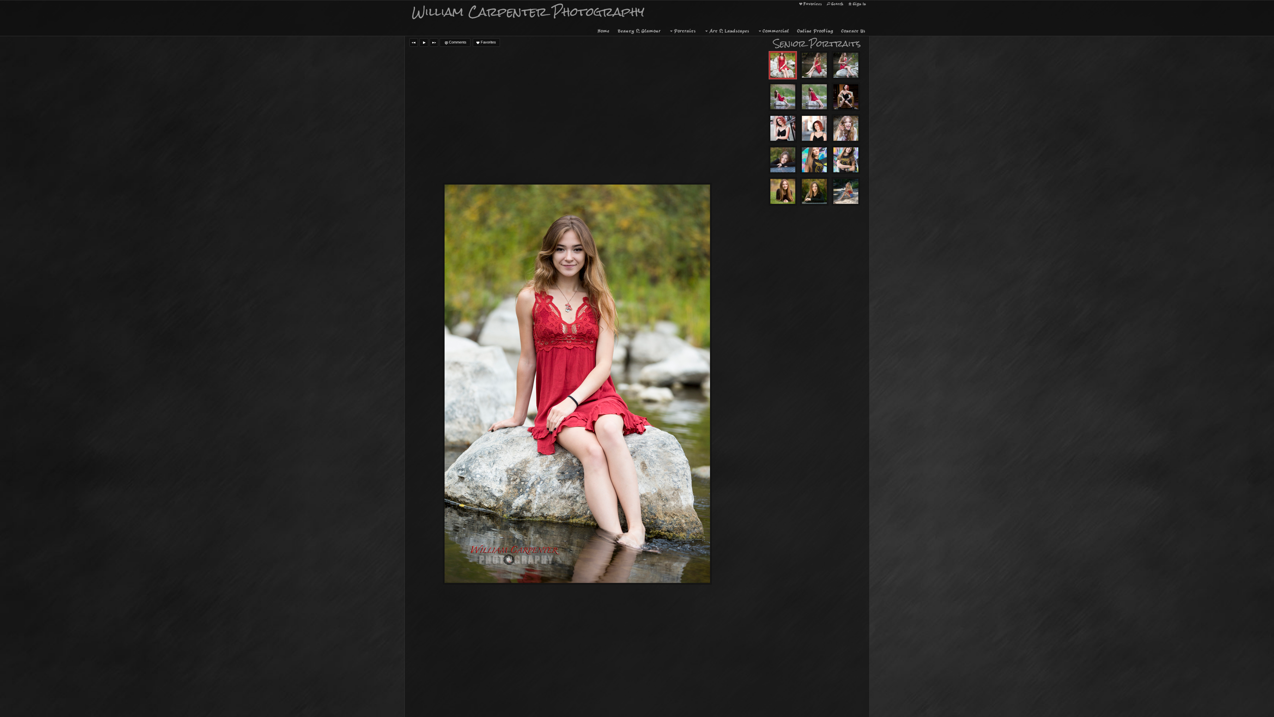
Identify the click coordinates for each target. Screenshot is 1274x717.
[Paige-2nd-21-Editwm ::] (782, 159)
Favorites (812, 4)
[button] (413, 42)
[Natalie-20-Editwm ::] (782, 128)
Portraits (685, 31)
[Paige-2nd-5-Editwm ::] (845, 159)
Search (837, 4)
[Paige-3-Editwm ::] (845, 128)
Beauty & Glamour (639, 31)
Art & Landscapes (729, 31)
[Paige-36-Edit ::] (782, 96)
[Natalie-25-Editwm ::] (814, 128)
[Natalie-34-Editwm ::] (845, 96)
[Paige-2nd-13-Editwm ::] (814, 159)
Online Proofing (815, 31)
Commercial (775, 31)
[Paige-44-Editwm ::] (814, 96)
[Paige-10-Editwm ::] (814, 65)
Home (603, 31)
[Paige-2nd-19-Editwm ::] (782, 191)
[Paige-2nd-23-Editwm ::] (814, 191)
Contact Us (853, 31)
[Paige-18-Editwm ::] (845, 65)
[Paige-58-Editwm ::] (782, 65)
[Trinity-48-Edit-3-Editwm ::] (845, 191)
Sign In (859, 4)
